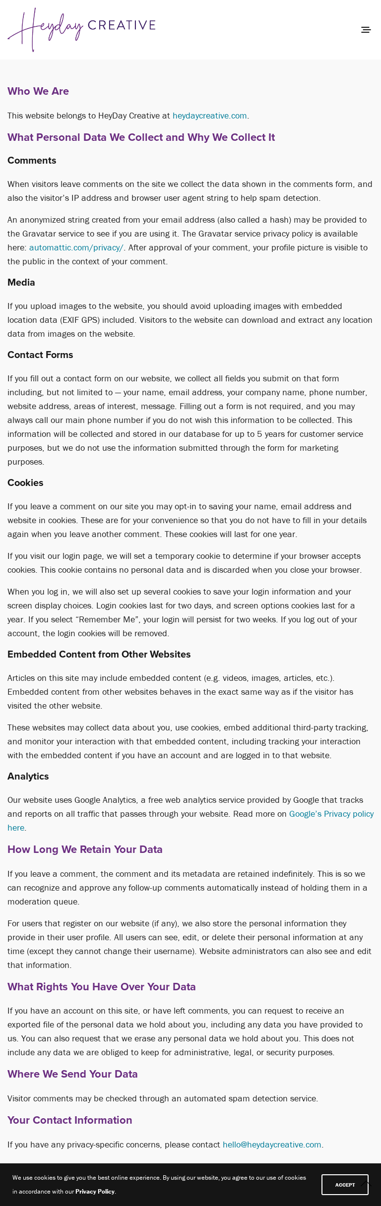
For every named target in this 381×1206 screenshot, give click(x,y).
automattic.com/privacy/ (76, 247)
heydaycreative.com (210, 115)
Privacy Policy (95, 1191)
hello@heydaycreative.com (272, 1144)
